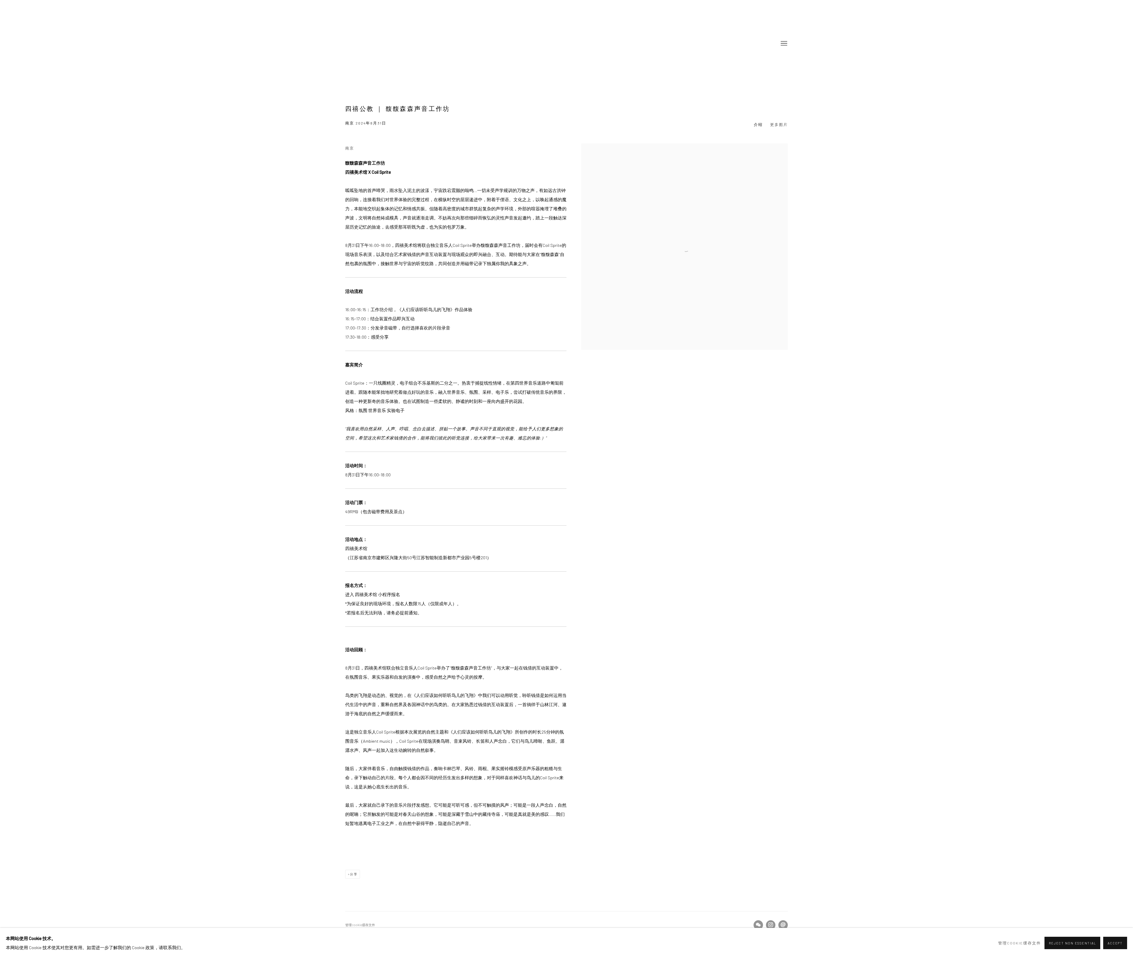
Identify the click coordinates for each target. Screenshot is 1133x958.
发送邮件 (783, 925)
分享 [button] (354, 874)
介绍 (758, 124)
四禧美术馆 (380, 43)
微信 (758, 925)
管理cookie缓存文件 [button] (360, 925)
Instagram (770, 925)
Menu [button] (783, 43)
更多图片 (779, 124)
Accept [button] (1115, 943)
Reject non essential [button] (1072, 943)
